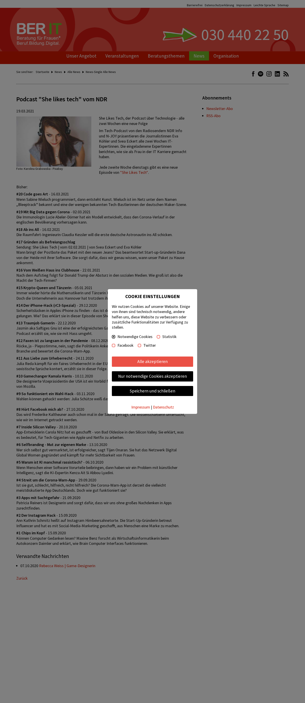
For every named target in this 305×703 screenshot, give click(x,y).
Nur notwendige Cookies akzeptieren (152, 376)
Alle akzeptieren (152, 361)
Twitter (149, 345)
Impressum (140, 407)
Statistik (169, 336)
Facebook (125, 345)
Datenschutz (163, 407)
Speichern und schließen (152, 391)
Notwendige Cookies (134, 336)
